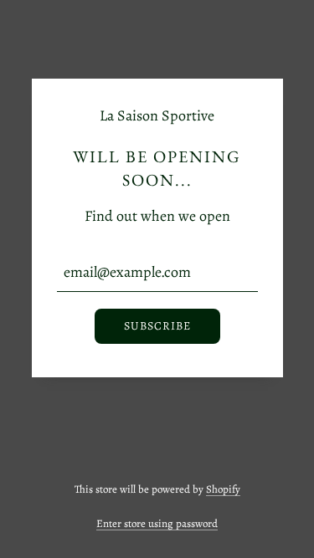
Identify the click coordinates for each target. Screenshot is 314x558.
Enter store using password (157, 523)
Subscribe (157, 326)
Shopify (223, 489)
